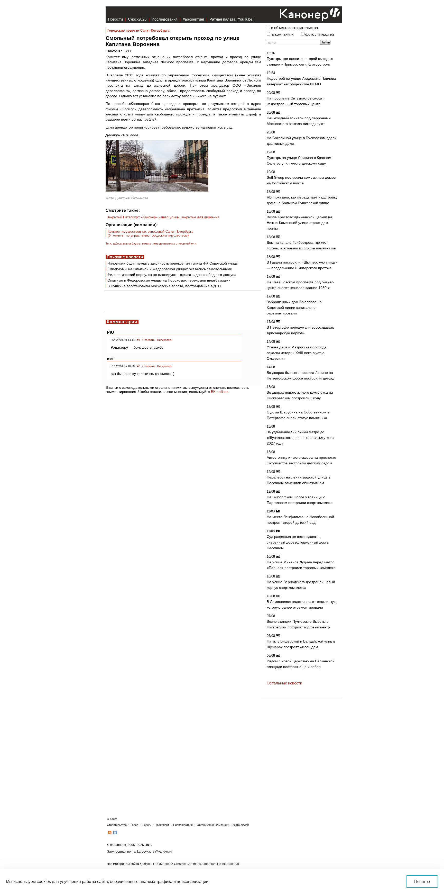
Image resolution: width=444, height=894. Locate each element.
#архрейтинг (193, 19)
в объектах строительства (294, 28)
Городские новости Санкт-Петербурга (138, 30)
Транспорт (162, 824)
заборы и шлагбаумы (127, 243)
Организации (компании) (213, 824)
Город (134, 824)
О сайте (112, 818)
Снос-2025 (137, 19)
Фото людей (241, 824)
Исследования (165, 19)
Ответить (148, 339)
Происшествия (183, 824)
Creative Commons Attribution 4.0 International (206, 864)
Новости (115, 19)
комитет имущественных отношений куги (169, 243)
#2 (138, 366)
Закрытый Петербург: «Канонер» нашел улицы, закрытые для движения (163, 217)
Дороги (146, 824)
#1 (138, 339)
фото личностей (319, 34)
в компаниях (283, 34)
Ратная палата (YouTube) (231, 19)
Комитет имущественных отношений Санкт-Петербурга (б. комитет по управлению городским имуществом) (150, 233)
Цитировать (164, 339)
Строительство (117, 824)
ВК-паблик (219, 392)
